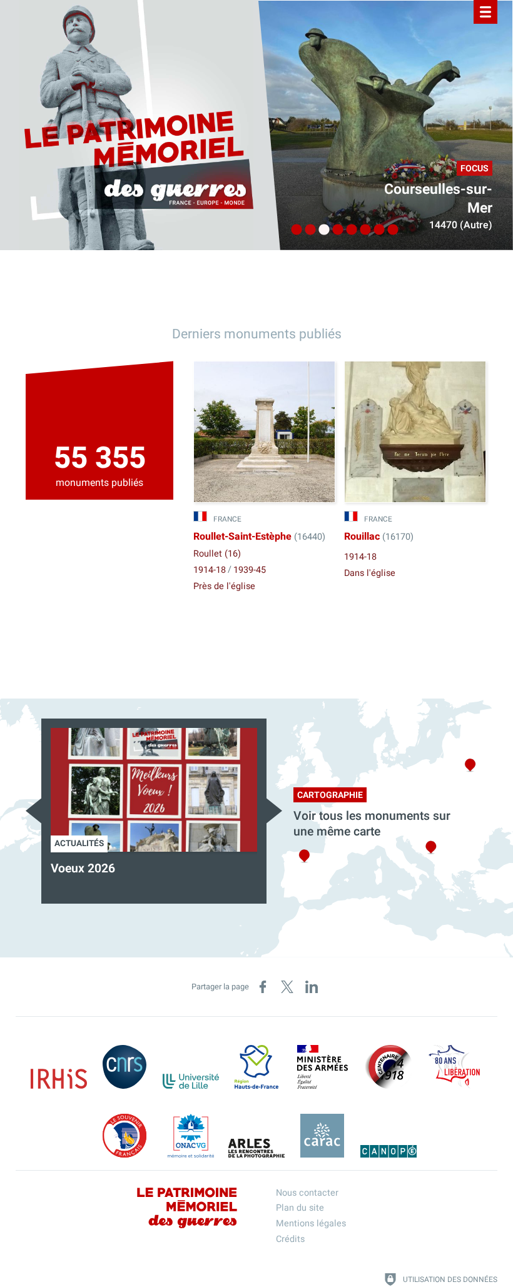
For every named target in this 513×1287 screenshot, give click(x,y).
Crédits (290, 1239)
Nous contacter (307, 1192)
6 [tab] (362, 230)
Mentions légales (311, 1223)
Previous (33, 811)
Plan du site (300, 1207)
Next (274, 811)
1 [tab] (293, 230)
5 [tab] (348, 230)
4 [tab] (334, 230)
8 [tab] (389, 230)
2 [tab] (307, 230)
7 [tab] (376, 230)
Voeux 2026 (83, 868)
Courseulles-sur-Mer (438, 199)
